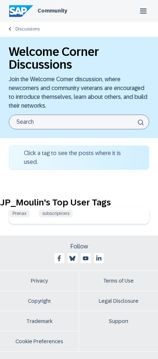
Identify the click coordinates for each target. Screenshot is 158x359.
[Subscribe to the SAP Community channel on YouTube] (86, 258)
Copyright (39, 301)
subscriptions (55, 213)
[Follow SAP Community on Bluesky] (72, 258)
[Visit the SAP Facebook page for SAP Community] (59, 258)
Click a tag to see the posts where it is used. (72, 157)
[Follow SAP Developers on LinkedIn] (99, 258)
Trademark (39, 321)
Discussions (27, 29)
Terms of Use (118, 281)
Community (52, 11)
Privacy (39, 281)
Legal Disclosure (119, 301)
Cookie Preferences (39, 341)
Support (119, 321)
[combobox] (79, 122)
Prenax (19, 213)
